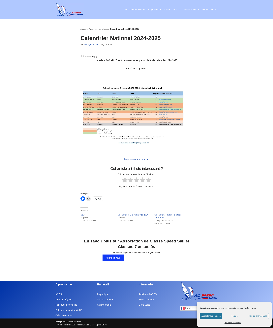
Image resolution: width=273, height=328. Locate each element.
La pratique (153, 9)
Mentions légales (64, 299)
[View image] (136, 114)
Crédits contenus (64, 315)
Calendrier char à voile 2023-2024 (132, 215)
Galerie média (190, 9)
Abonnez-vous (113, 258)
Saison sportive (171, 9)
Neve (57, 322)
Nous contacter (146, 299)
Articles (92, 29)
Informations (207, 9)
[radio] (125, 180)
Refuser (234, 316)
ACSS (124, 9)
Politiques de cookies (233, 323)
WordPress (76, 322)
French (188, 308)
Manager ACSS (91, 44)
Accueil (83, 29)
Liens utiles (144, 305)
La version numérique (136, 159)
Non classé (103, 29)
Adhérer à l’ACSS (137, 9)
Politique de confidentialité (68, 310)
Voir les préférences (258, 316)
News (82, 215)
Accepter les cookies (211, 316)
